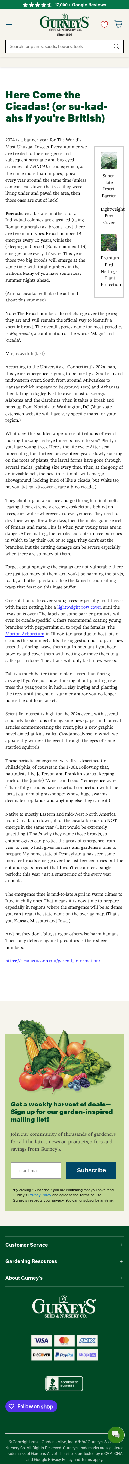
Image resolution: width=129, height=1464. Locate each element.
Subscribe (91, 1170)
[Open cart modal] (118, 24)
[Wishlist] (103, 24)
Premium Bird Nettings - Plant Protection (111, 271)
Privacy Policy (39, 1195)
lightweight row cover (79, 607)
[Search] (116, 46)
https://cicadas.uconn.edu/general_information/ (52, 960)
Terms (87, 1459)
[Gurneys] (64, 24)
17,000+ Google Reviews (80, 5)
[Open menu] (9, 24)
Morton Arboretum (24, 633)
